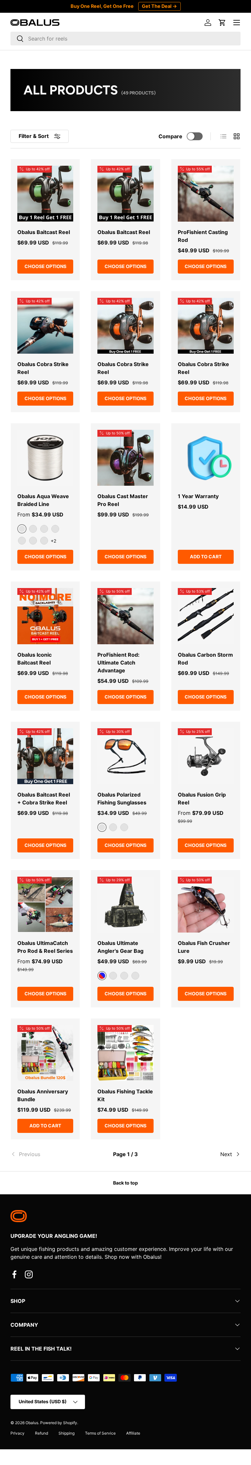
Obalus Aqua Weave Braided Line (43, 500)
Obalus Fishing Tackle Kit (125, 1095)
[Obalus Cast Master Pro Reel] (125, 458)
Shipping (67, 1433)
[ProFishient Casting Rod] (206, 194)
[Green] (55, 529)
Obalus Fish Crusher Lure (204, 947)
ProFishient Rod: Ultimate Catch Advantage (118, 662)
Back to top (125, 1183)
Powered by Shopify (58, 1422)
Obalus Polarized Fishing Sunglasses (121, 798)
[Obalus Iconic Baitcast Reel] (45, 616)
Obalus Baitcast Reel (43, 232)
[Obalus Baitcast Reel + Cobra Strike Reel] (45, 756)
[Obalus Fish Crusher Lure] (206, 905)
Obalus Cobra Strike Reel (43, 368)
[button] (222, 22)
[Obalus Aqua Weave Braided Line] (45, 458)
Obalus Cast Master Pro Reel (122, 500)
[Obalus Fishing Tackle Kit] (125, 1053)
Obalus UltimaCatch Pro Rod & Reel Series (45, 947)
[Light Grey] (44, 529)
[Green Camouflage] (113, 976)
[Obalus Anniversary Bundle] (45, 1053)
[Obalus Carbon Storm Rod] (206, 616)
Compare (170, 136)
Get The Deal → (159, 6)
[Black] (33, 541)
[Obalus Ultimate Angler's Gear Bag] (125, 905)
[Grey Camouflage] (124, 976)
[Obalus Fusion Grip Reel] (206, 756)
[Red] (113, 827)
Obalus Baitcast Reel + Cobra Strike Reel (43, 798)
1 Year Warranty (198, 496)
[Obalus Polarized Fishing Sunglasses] (125, 756)
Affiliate (133, 1433)
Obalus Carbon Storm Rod (205, 658)
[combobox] (125, 38)
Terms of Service (100, 1433)
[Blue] (22, 541)
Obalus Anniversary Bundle (42, 1095)
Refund (41, 1433)
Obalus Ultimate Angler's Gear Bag (120, 947)
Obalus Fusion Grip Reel (202, 798)
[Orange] (44, 541)
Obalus (31, 1422)
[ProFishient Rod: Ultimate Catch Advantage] (125, 616)
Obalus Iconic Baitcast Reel (34, 658)
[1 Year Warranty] (206, 458)
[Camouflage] (135, 976)
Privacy (17, 1433)
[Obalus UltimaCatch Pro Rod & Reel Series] (45, 905)
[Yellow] (33, 529)
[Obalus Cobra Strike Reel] (45, 326)
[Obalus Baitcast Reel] (45, 194)
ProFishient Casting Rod (203, 236)
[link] (48, 1154)
